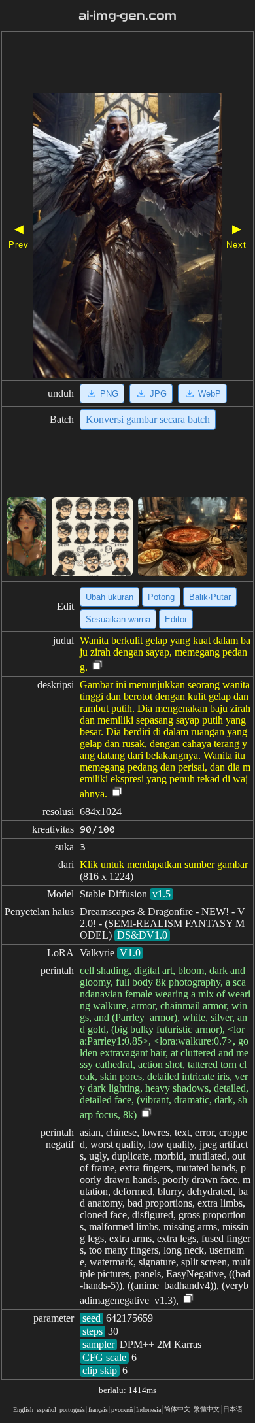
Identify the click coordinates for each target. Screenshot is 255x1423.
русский (122, 1409)
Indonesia (148, 1409)
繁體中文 (207, 1409)
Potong (161, 597)
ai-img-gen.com (127, 15)
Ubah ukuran (109, 597)
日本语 (233, 1409)
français (98, 1409)
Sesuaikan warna (118, 619)
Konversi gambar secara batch (148, 419)
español (46, 1409)
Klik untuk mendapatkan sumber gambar (164, 864)
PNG (109, 394)
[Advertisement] (127, 64)
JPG (158, 394)
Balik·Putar (210, 597)
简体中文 (177, 1409)
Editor (176, 619)
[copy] (97, 665)
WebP (209, 394)
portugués (72, 1409)
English (23, 1409)
